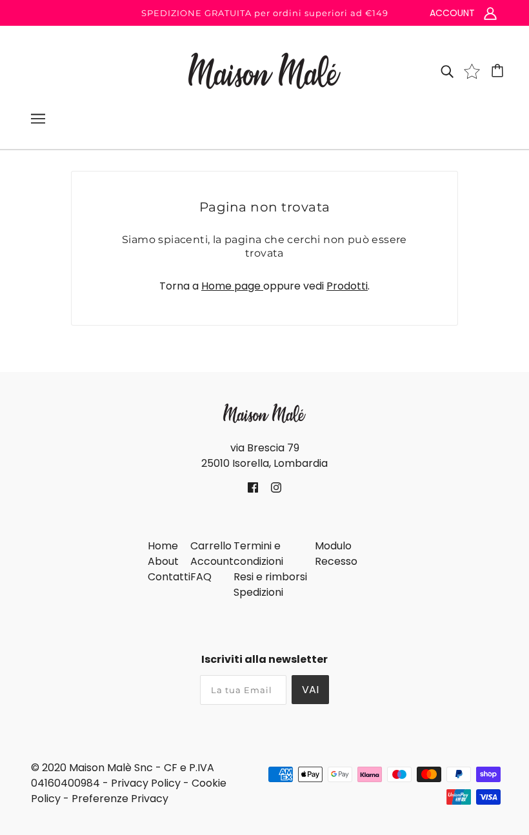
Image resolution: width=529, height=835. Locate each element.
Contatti (169, 576)
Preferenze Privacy (120, 798)
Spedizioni (258, 592)
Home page (232, 286)
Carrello (211, 545)
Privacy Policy (146, 783)
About (163, 561)
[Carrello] (499, 71)
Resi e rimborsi (270, 576)
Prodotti (347, 286)
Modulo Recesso (336, 553)
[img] (447, 71)
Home (163, 545)
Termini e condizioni (258, 553)
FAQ (201, 576)
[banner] (264, 70)
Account (212, 561)
